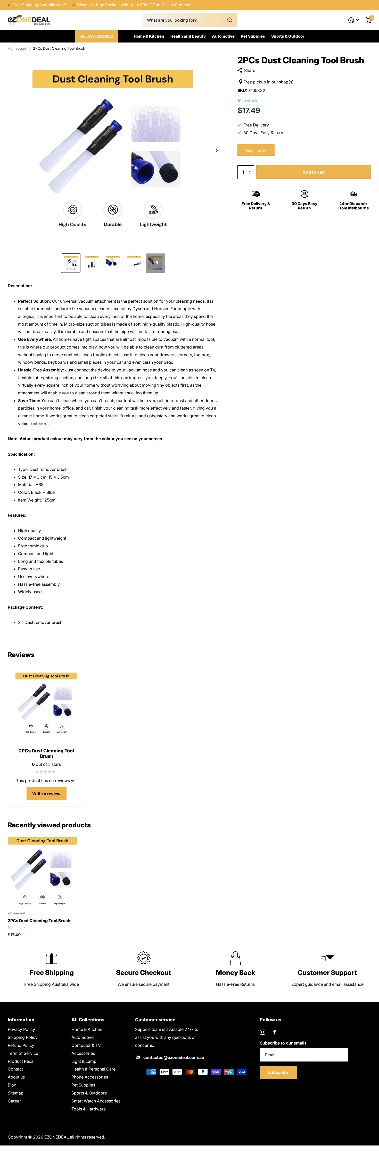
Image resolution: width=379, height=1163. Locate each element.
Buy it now (256, 150)
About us (16, 1077)
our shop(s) (282, 81)
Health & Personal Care (93, 1069)
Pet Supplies (253, 36)
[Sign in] (353, 20)
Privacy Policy (21, 1029)
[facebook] (274, 1032)
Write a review (46, 793)
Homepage (17, 48)
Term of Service (23, 1053)
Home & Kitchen (149, 36)
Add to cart (314, 172)
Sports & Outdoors (89, 1093)
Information (21, 1019)
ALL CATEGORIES (96, 36)
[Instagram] (262, 1032)
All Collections (87, 1019)
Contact (15, 1069)
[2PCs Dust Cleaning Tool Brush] (42, 871)
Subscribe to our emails (283, 1043)
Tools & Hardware (88, 1108)
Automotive (223, 36)
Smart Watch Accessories (95, 1100)
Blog (12, 1085)
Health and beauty (188, 36)
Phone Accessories (89, 1077)
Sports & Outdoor (287, 36)
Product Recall (22, 1061)
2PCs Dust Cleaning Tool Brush (39, 920)
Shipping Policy (23, 1037)
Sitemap (15, 1093)
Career (14, 1100)
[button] (217, 150)
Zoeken (230, 20)
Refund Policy (21, 1045)
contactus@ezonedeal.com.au (173, 1057)
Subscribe (278, 1072)
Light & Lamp (83, 1061)
